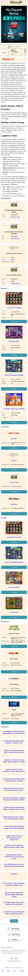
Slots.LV (13, 259)
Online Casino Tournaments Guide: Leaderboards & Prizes (14, 808)
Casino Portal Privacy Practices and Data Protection (14, 837)
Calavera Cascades (14, 307)
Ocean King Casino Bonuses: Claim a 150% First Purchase (14, 827)
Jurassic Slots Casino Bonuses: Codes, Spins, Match (14, 770)
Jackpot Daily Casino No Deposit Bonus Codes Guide (14, 846)
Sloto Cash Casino (15, 216)
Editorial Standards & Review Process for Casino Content (14, 799)
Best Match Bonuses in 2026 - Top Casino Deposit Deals (14, 789)
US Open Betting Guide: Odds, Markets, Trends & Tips (14, 742)
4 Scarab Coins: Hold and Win (14, 409)
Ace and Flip (14, 612)
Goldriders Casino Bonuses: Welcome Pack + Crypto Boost (14, 732)
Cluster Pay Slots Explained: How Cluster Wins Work (14, 912)
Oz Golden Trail (14, 587)
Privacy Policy (8, 971)
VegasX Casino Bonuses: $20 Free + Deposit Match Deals (14, 751)
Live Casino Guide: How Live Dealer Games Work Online (14, 865)
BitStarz (14, 504)
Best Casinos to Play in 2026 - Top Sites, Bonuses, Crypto (14, 818)
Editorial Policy (15, 971)
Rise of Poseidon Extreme (14, 375)
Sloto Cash (14, 482)
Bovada (14, 438)
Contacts (14, 874)
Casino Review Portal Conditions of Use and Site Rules (14, 856)
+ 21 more (20, 638)
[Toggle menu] (2, 2)
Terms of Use (3, 971)
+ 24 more (13, 716)
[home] (16, 4)
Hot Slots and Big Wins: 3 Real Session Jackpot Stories (14, 780)
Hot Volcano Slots (12, 52)
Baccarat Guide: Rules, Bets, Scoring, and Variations (14, 903)
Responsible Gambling (22, 971)
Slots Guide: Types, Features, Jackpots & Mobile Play (14, 884)
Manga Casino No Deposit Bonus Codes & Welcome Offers (14, 894)
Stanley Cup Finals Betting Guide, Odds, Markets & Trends (14, 761)
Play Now (15, 321)
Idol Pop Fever (14, 341)
